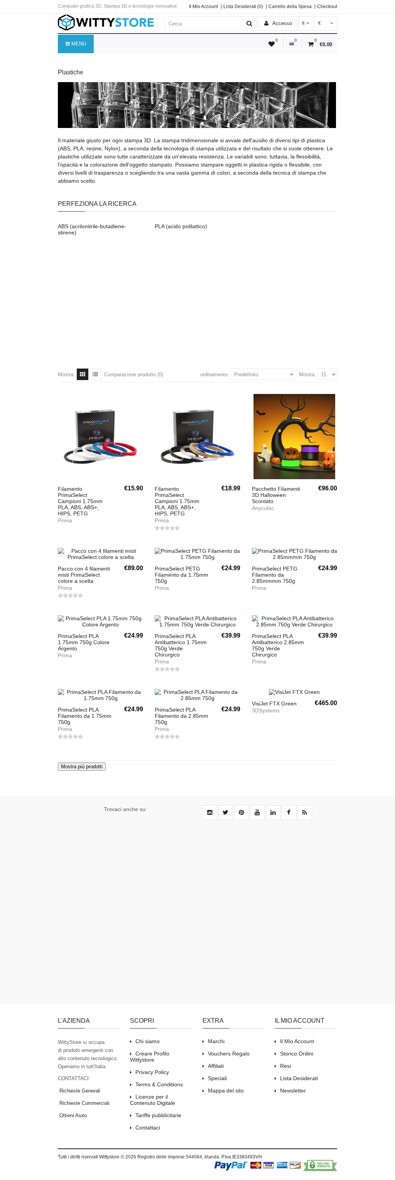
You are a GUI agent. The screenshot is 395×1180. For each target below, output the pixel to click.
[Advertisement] (197, 307)
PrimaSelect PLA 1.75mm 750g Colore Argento (84, 642)
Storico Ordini (296, 1053)
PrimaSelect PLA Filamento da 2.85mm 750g (181, 716)
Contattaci (147, 1127)
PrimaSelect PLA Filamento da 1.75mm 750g (84, 716)
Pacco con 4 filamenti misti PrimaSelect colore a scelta (84, 575)
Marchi (216, 1041)
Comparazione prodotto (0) (133, 374)
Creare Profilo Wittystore (149, 1056)
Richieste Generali (79, 1091)
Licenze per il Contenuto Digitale (152, 1100)
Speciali (217, 1078)
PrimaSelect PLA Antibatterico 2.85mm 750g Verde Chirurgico (278, 645)
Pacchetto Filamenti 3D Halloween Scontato (276, 495)
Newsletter (293, 1090)
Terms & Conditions (159, 1084)
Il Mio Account (203, 6)
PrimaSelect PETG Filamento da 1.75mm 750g (181, 575)
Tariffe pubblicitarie (158, 1115)
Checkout (327, 6)
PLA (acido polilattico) (181, 226)
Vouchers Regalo (229, 1053)
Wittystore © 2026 (117, 1157)
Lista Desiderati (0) (243, 6)
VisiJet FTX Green (274, 703)
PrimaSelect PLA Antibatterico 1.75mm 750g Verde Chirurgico (181, 645)
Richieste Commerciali (84, 1103)
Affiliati (216, 1066)
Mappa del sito (226, 1090)
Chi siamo (147, 1041)
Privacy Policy (152, 1072)
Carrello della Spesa (290, 6)
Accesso (281, 23)
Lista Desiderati (299, 1078)
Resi (285, 1066)
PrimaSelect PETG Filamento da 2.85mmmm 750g (274, 575)
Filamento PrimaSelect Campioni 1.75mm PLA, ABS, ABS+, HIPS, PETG (80, 501)
